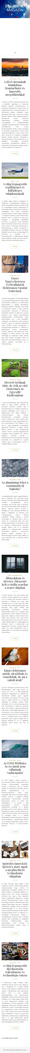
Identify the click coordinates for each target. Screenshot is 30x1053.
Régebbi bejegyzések (10, 1038)
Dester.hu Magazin (15, 8)
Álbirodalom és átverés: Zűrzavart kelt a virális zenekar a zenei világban (15, 582)
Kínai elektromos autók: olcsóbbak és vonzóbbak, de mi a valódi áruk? (15, 675)
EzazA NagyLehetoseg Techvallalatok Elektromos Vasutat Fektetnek (15, 284)
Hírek (13, 181)
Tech (19, 79)
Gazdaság (12, 79)
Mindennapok (17, 575)
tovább (15, 153)
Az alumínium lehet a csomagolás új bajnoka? (15, 486)
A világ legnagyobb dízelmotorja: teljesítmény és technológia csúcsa (15, 970)
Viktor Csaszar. (23, 1050)
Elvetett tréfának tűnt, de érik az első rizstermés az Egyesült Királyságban (15, 389)
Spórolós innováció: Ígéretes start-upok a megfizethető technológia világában (15, 870)
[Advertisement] (15, 34)
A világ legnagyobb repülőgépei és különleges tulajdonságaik (15, 188)
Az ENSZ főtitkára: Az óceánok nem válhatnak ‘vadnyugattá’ (15, 768)
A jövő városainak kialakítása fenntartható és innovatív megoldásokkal (15, 88)
